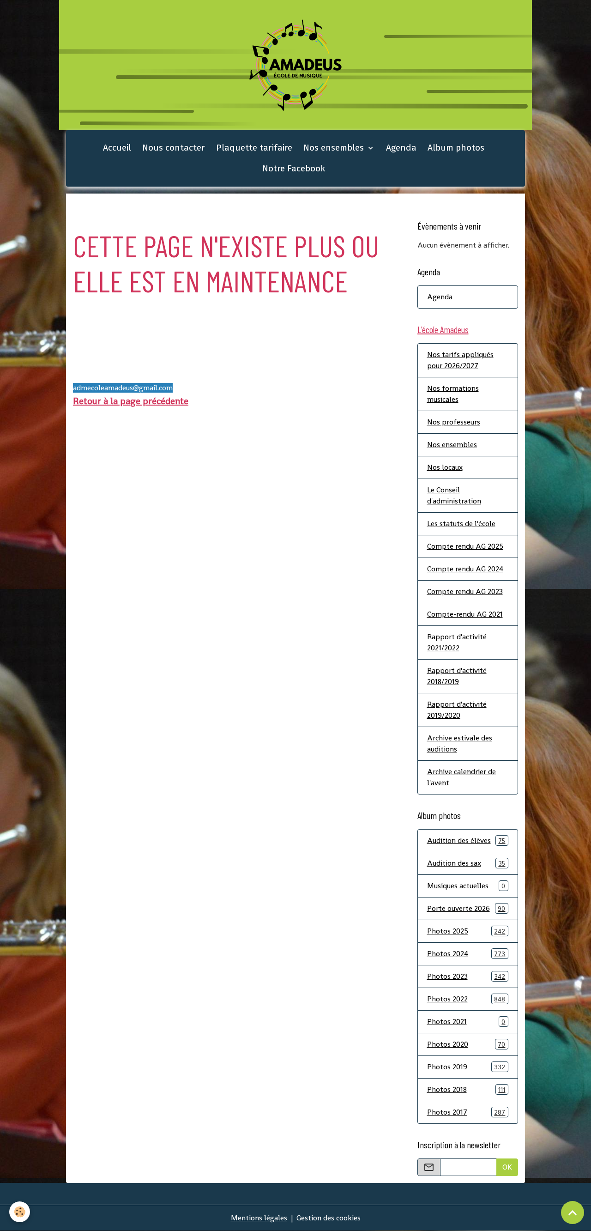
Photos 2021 (466, 1021)
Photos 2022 (466, 999)
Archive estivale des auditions (459, 743)
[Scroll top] (572, 1212)
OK (507, 1167)
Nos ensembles (334, 147)
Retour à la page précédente (130, 401)
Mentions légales (259, 1218)
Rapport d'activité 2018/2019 (457, 676)
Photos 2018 (466, 1089)
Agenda (401, 147)
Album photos (456, 147)
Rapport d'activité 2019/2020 (457, 709)
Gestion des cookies (328, 1218)
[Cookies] (19, 1211)
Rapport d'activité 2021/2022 (457, 642)
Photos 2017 (466, 1112)
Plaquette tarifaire (254, 147)
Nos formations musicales (453, 393)
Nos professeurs (453, 422)
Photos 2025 (466, 931)
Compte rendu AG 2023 (465, 591)
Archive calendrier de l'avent (461, 777)
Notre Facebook (293, 168)
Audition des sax (466, 863)
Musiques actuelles (466, 886)
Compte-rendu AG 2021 (465, 614)
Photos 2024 (466, 953)
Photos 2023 (466, 976)
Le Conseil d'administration (454, 495)
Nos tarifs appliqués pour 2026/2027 (460, 360)
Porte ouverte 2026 (466, 908)
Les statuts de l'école (461, 523)
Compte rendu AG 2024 (465, 569)
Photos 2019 (466, 1067)
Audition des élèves (466, 840)
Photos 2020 (466, 1044)
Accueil (117, 147)
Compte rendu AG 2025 (465, 546)
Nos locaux (445, 467)
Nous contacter (173, 147)
